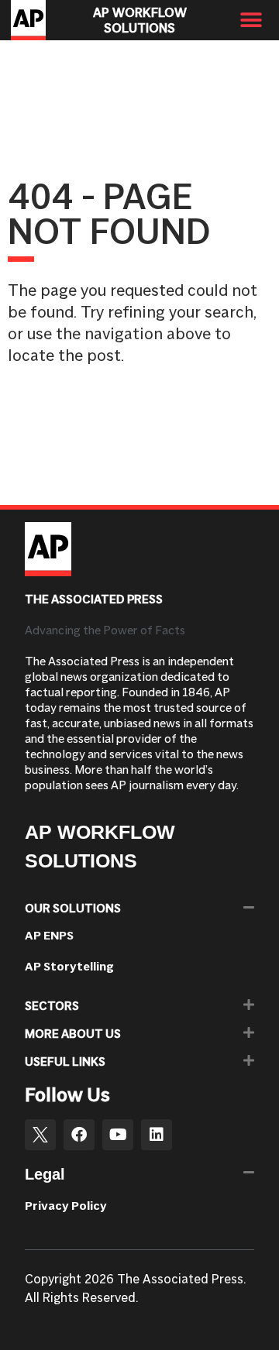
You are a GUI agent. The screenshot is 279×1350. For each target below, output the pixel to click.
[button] (251, 20)
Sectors (52, 1006)
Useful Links (65, 1061)
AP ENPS (49, 935)
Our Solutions (73, 908)
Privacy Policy (66, 1205)
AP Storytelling (69, 966)
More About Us (73, 1033)
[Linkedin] (156, 1134)
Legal (45, 1174)
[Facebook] (79, 1134)
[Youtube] (117, 1134)
